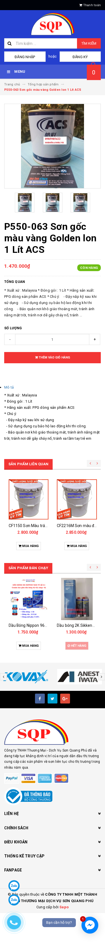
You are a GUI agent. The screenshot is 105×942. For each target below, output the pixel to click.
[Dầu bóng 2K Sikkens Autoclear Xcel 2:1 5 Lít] (77, 599)
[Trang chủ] (52, 24)
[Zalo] (14, 885)
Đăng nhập (25, 57)
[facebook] (40, 698)
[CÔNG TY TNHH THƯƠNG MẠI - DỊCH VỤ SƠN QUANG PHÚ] (52, 732)
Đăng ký (80, 57)
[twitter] (52, 698)
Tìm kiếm (88, 43)
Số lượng (13, 328)
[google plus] (65, 698)
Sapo (64, 907)
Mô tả (9, 387)
